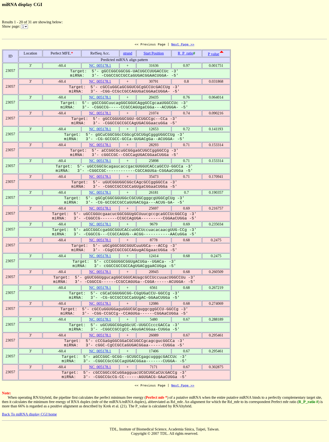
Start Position (154, 53)
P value (213, 54)
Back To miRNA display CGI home (29, 414)
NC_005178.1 (100, 65)
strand (127, 53)
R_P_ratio (185, 53)
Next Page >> (182, 44)
